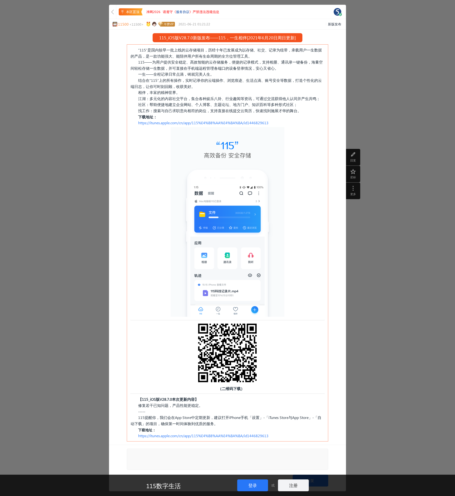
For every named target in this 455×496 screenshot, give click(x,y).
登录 (252, 485)
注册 (293, 485)
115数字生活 (163, 485)
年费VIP (169, 24)
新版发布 (334, 24)
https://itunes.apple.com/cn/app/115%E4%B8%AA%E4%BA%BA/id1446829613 (203, 122)
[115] (337, 12)
